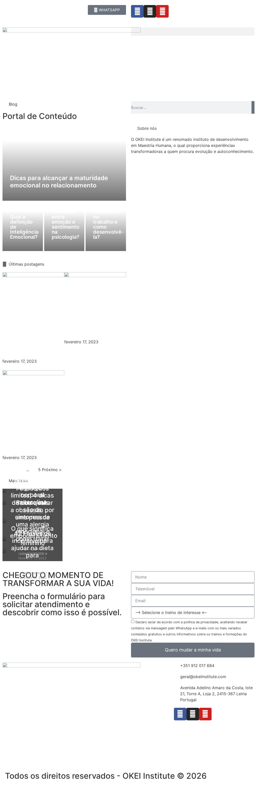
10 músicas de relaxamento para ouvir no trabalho (30, 334)
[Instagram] (150, 11)
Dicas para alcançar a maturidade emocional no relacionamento (59, 181)
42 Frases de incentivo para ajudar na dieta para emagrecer (32, 548)
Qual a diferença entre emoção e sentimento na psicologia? (65, 222)
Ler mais (11, 367)
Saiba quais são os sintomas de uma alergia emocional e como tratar (32, 521)
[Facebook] (137, 11)
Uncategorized (31, 572)
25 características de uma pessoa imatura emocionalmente (34, 426)
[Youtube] (162, 11)
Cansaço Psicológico (86, 325)
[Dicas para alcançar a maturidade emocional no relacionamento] (64, 163)
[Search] (252, 107)
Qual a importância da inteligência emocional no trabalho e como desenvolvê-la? (108, 214)
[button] (192, 31)
